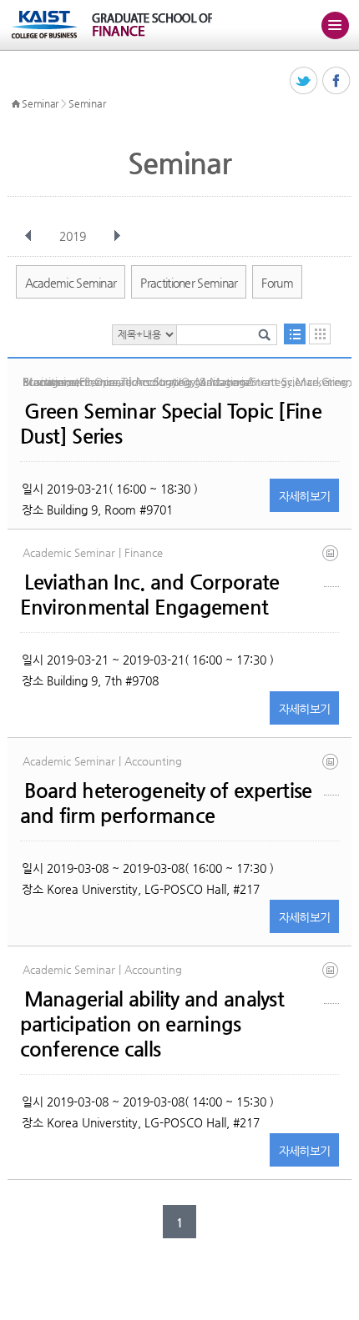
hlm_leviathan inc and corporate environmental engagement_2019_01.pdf (331, 566)
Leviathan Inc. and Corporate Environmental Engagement (150, 594)
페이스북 (336, 81)
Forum (277, 282)
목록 (295, 334)
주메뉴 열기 (334, 25)
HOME (16, 104)
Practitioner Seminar (188, 282)
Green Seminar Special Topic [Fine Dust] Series (170, 423)
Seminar (40, 103)
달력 (320, 334)
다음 (117, 236)
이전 (28, 236)
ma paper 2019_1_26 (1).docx (331, 982)
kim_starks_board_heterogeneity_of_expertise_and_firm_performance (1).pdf (331, 774)
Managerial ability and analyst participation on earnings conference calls (152, 1024)
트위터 (304, 81)
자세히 (305, 496)
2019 (72, 236)
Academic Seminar (71, 282)
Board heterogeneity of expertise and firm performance (166, 803)
